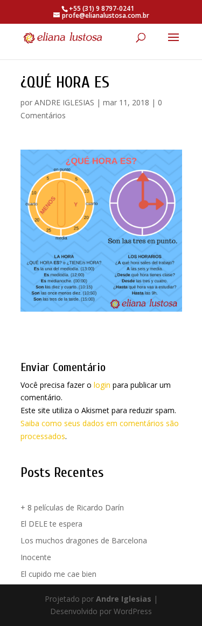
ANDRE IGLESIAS (64, 102)
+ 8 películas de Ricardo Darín (72, 507)
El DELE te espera (51, 524)
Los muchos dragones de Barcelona (83, 540)
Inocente (35, 557)
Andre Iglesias (123, 599)
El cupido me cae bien (58, 574)
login (102, 385)
